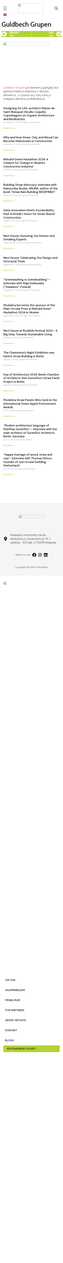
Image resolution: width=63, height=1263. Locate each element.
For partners (14, 1010)
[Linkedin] (46, 555)
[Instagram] (40, 555)
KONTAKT (11, 1030)
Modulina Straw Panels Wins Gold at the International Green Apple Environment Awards (30, 403)
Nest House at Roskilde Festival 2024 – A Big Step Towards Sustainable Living (30, 332)
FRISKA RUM (12, 1000)
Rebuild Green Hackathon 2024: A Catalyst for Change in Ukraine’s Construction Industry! (25, 162)
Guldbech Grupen (14, 87)
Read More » (9, 128)
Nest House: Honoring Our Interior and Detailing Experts (29, 237)
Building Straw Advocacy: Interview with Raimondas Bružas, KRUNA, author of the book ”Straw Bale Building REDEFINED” (30, 188)
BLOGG (9, 1040)
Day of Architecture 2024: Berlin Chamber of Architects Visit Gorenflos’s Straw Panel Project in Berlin (31, 378)
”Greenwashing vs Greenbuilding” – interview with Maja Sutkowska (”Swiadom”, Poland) (26, 283)
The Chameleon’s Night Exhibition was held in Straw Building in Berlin (28, 354)
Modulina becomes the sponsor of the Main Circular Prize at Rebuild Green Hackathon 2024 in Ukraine (29, 308)
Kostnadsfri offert (21, 1048)
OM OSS (10, 980)
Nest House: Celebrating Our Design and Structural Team (30, 259)
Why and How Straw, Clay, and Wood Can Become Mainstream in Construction (30, 139)
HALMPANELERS (15, 990)
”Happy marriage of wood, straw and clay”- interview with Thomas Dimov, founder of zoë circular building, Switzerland (27, 460)
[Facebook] (34, 555)
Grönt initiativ (15, 1020)
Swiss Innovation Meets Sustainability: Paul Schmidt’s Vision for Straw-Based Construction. (29, 213)
